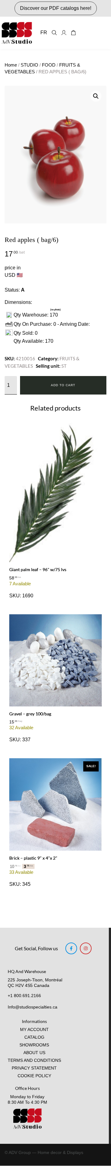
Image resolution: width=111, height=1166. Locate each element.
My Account (34, 1029)
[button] (95, 96)
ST (64, 366)
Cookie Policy (34, 1076)
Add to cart (63, 385)
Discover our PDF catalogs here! (55, 8)
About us (34, 1052)
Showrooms (34, 1045)
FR (43, 32)
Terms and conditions (34, 1060)
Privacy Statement (34, 1068)
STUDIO (29, 65)
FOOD (49, 65)
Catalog (34, 1037)
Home (11, 65)
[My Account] (63, 32)
